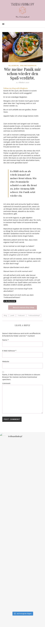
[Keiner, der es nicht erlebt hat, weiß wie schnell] (22, 460)
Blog (5, 315)
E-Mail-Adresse (9, 350)
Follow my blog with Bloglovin (15, 88)
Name (5, 340)
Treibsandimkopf (34, 315)
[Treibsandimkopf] (22, 8)
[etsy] (24, 623)
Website (5, 361)
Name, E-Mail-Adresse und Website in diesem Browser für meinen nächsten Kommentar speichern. (21, 377)
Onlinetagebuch (28, 65)
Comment (6, 383)
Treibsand (21, 315)
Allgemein (14, 65)
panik (12, 315)
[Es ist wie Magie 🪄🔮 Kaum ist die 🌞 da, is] (22, 590)
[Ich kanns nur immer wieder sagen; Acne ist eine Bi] (22, 504)
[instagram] (21, 623)
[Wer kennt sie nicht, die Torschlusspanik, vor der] (22, 549)
